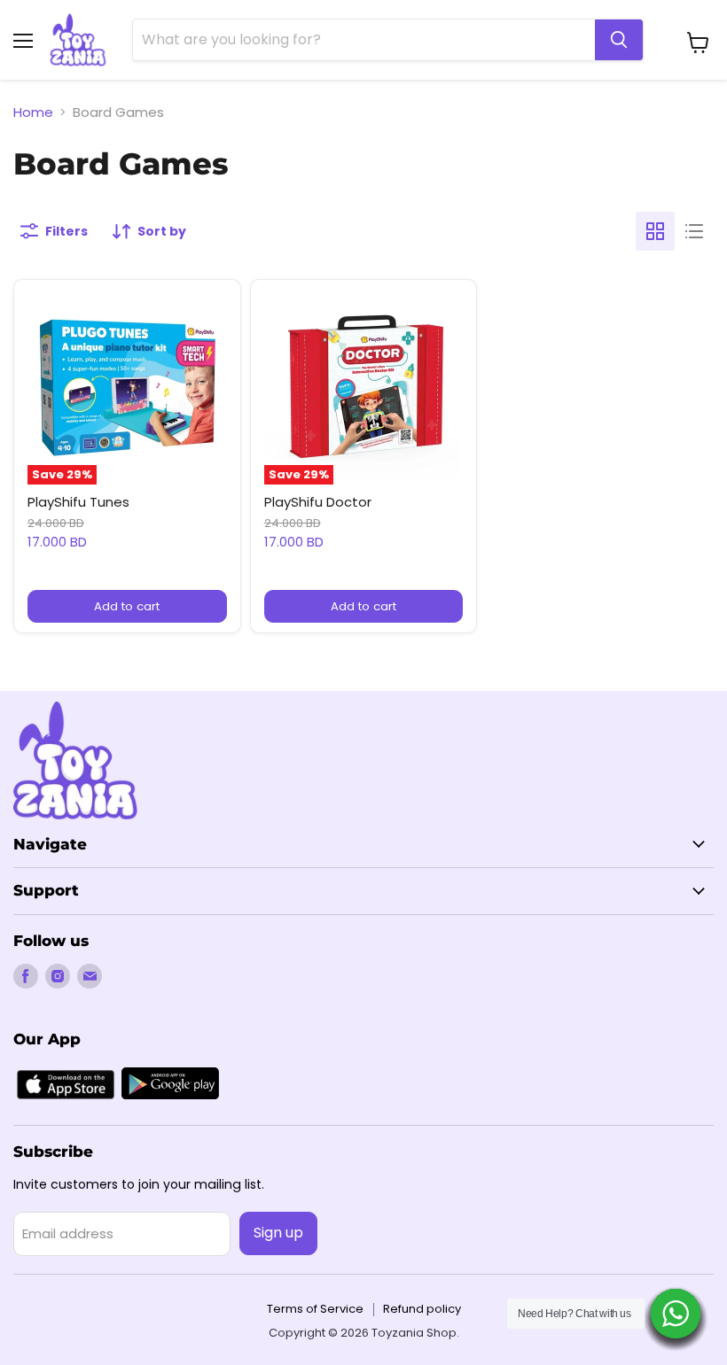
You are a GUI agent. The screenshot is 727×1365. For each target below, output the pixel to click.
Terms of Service (315, 1308)
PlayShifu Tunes (78, 501)
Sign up (278, 1232)
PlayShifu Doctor (317, 501)
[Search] (619, 39)
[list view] (694, 231)
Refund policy (422, 1308)
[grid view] (655, 231)
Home (33, 112)
